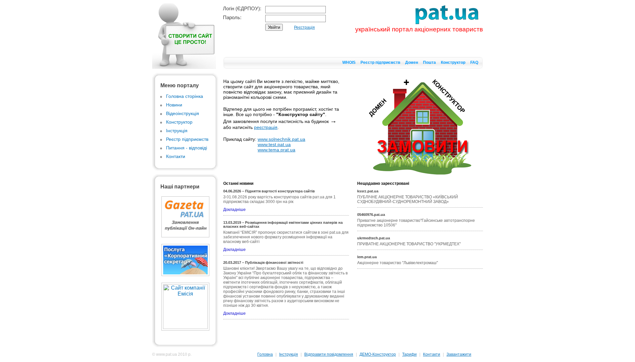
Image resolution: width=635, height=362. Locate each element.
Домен (411, 62)
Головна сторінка (184, 96)
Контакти (175, 156)
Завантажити (458, 354)
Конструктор (453, 62)
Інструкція (177, 130)
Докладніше (234, 209)
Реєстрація (304, 27)
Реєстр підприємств (380, 62)
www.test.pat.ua (274, 144)
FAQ (474, 62)
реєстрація (265, 127)
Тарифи (409, 354)
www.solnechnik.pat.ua (281, 139)
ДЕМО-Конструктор (378, 354)
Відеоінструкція (182, 113)
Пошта (429, 62)
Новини (174, 104)
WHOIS (349, 62)
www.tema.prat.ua (276, 149)
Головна (265, 354)
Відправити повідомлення (328, 354)
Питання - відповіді (186, 147)
